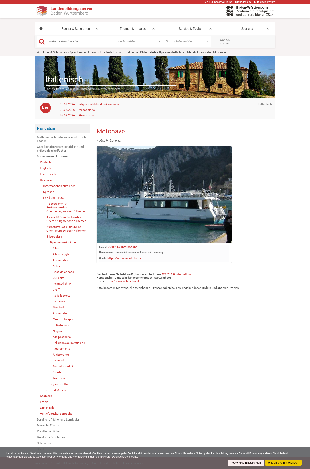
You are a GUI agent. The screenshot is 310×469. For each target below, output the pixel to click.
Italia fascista (61, 295)
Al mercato (60, 313)
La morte (59, 301)
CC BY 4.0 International (123, 247)
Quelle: (103, 258)
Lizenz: (103, 247)
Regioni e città (59, 384)
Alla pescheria (62, 337)
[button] (41, 29)
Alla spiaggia (61, 254)
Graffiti (57, 289)
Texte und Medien (54, 390)
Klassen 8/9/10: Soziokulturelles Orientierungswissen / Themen (66, 207)
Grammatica (87, 115)
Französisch (48, 174)
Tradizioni (59, 378)
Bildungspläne (243, 1)
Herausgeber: (106, 252)
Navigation (46, 128)
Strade (57, 372)
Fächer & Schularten (76, 29)
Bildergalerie (148, 52)
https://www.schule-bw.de (124, 258)
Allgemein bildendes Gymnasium (100, 104)
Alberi (56, 248)
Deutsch (45, 162)
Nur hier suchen (225, 41)
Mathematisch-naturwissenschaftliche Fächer (62, 138)
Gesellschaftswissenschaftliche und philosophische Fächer (60, 148)
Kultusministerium (264, 1)
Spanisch (46, 396)
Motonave (62, 325)
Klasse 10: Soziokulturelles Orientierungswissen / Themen (66, 219)
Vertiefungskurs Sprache (56, 413)
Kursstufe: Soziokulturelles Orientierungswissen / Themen (66, 228)
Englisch (45, 168)
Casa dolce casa (63, 272)
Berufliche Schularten (51, 437)
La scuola (59, 360)
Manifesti (59, 307)
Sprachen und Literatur (84, 52)
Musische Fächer (48, 425)
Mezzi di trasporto (199, 52)
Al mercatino (61, 260)
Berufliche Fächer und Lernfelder (58, 419)
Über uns (247, 29)
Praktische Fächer (49, 431)
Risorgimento (61, 348)
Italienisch (108, 52)
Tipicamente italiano (172, 52)
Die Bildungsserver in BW (218, 1)
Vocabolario (87, 110)
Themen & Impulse (133, 29)
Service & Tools (190, 29)
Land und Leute (127, 52)
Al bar (56, 266)
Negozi (57, 331)
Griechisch (47, 407)
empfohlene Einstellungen (283, 462)
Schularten (44, 443)
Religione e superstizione (69, 342)
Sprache (48, 192)
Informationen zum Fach (59, 186)
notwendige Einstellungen (246, 462)
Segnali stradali (63, 366)
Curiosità (59, 278)
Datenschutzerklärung (124, 456)
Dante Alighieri (62, 283)
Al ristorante (61, 354)
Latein (44, 401)
